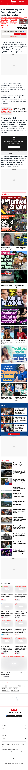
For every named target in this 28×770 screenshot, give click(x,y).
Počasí (22, 685)
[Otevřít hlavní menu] (1, 1)
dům (15, 697)
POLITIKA (3, 405)
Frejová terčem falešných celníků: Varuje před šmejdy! (19, 542)
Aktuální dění (5, 683)
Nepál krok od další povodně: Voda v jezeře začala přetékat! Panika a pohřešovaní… (18, 495)
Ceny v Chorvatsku (15, 690)
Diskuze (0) (3, 27)
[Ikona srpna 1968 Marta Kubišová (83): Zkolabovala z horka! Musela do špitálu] (6, 481)
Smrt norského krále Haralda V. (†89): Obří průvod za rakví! (18, 464)
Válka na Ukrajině (15, 685)
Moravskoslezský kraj (13, 700)
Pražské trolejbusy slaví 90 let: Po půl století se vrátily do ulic (19, 535)
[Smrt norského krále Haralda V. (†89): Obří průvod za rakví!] (6, 465)
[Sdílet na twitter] (20, 28)
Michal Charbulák (4, 25)
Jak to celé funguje (14, 36)
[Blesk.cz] (14, 1)
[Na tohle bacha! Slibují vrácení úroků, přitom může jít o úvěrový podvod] (6, 520)
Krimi (10, 688)
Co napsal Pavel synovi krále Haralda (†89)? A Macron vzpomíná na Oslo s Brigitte (20, 419)
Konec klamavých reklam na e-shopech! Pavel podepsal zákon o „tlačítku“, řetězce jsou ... (20, 411)
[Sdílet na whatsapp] (24, 28)
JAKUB (2, 697)
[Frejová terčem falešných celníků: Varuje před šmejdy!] (6, 544)
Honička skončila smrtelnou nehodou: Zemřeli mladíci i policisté (19, 511)
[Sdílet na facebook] (18, 28)
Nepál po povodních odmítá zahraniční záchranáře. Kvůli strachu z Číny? (19, 503)
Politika (2, 414)
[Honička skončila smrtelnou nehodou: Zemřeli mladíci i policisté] (6, 512)
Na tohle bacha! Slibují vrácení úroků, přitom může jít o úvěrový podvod (19, 519)
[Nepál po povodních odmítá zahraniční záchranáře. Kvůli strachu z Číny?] (6, 504)
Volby (8, 685)
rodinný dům (10, 697)
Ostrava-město (4, 700)
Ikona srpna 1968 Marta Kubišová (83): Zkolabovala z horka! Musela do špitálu (19, 480)
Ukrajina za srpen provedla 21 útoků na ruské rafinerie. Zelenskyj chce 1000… (19, 472)
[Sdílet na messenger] (22, 28)
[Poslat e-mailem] (26, 28)
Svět (2, 430)
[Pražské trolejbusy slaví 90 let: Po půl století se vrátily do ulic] (6, 536)
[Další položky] (26, 4)
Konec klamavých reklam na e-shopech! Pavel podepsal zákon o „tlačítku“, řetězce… (19, 527)
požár (6, 697)
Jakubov (19, 697)
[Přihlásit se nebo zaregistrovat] (26, 1)
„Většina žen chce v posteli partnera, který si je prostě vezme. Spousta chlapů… (19, 551)
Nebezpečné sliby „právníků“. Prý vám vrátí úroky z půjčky (19, 488)
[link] (7, 712)
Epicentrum (4, 688)
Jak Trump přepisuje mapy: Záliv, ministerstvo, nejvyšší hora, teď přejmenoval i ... (20, 428)
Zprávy (3, 685)
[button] (9, 715)
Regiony (15, 688)
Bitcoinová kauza (5, 690)
